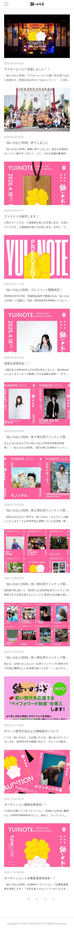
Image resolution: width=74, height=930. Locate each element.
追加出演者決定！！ (17, 363)
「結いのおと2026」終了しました (26, 142)
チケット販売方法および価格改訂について (31, 731)
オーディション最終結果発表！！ (25, 804)
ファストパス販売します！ (21, 216)
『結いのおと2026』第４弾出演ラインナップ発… (36, 437)
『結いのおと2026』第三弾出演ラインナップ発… (36, 510)
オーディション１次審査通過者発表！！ (30, 878)
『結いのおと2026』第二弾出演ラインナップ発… (36, 584)
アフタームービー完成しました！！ (27, 69)
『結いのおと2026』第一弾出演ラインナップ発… (36, 657)
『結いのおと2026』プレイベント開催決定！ (33, 289)
